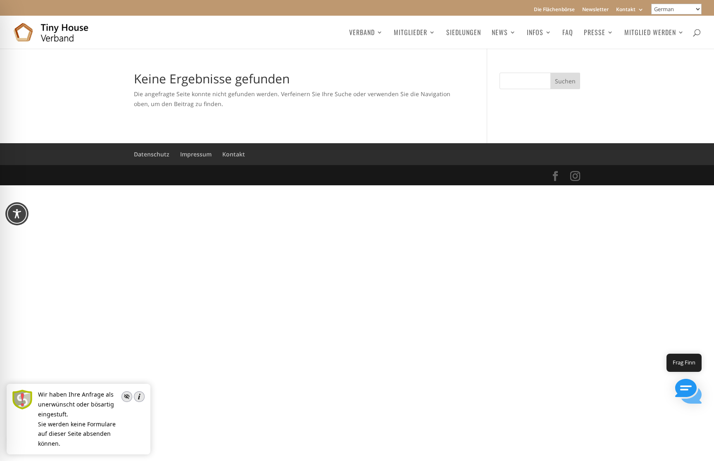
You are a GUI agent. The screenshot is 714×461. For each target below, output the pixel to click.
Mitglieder (410, 33)
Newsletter (595, 10)
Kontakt (625, 10)
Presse (594, 33)
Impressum (196, 154)
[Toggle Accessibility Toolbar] (17, 214)
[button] (688, 392)
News (500, 33)
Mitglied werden (650, 33)
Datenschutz (151, 154)
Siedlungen (463, 33)
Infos (535, 33)
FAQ (567, 33)
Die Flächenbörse (554, 10)
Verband (362, 33)
